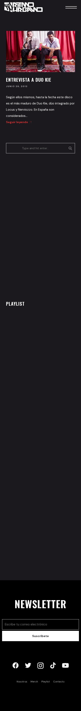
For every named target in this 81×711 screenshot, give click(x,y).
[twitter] (28, 665)
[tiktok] (53, 665)
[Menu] (65, 7)
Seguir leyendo (17, 122)
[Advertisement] (37, 226)
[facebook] (15, 665)
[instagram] (40, 665)
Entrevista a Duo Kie (28, 79)
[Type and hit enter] (70, 148)
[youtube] (65, 665)
